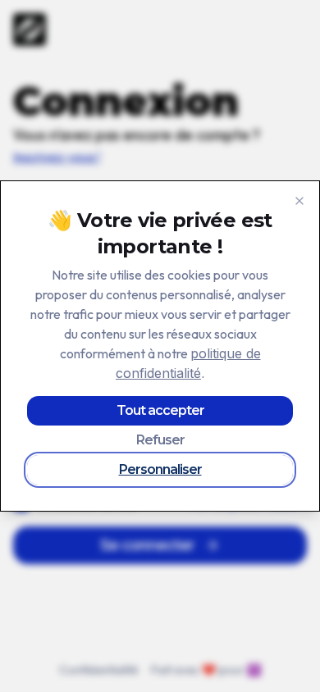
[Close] (299, 200)
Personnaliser (160, 469)
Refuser (160, 440)
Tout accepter (160, 410)
